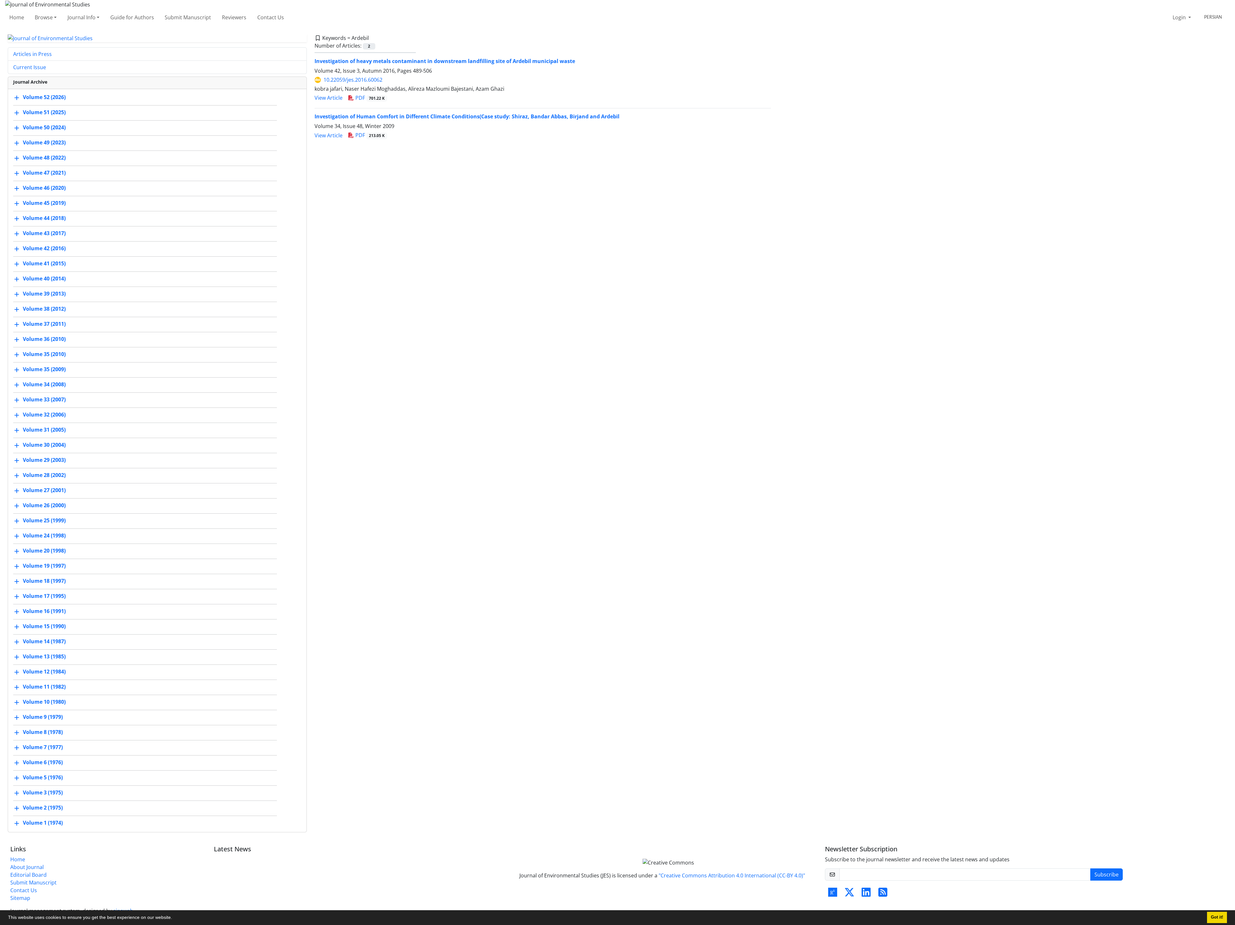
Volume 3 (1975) (43, 792)
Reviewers (234, 17)
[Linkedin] (866, 894)
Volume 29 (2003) (44, 460)
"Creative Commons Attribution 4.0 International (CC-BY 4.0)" (732, 875)
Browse (44, 17)
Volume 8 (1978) (43, 732)
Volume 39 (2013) (44, 294)
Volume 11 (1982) (44, 687)
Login (1180, 17)
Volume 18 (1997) (44, 581)
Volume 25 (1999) (44, 520)
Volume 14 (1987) (44, 641)
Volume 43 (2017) (44, 233)
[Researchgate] (832, 894)
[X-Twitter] (849, 894)
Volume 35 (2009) (44, 369)
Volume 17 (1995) (44, 596)
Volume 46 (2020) (44, 188)
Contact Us (270, 17)
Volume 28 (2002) (44, 475)
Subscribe (1106, 874)
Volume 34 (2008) (44, 384)
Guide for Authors (132, 17)
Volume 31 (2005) (44, 430)
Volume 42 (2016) (44, 248)
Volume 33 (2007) (44, 399)
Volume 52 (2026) (44, 97)
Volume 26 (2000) (44, 505)
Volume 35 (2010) (44, 354)
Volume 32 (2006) (44, 414)
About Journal (27, 867)
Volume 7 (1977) (43, 747)
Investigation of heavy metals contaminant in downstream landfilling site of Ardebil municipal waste (445, 61)
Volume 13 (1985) (44, 656)
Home (16, 17)
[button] (174, 918)
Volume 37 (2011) (44, 324)
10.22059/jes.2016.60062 (353, 79)
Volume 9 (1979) (43, 717)
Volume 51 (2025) (44, 112)
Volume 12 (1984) (44, 671)
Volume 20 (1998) (44, 550)
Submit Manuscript (188, 17)
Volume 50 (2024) (44, 127)
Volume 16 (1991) (44, 611)
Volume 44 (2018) (44, 218)
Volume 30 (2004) (44, 445)
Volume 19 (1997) (44, 566)
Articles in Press (32, 54)
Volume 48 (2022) (44, 157)
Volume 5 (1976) (43, 777)
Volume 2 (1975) (43, 807)
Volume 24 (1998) (44, 535)
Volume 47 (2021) (44, 173)
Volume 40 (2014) (44, 278)
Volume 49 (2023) (44, 142)
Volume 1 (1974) (43, 823)
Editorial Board (28, 874)
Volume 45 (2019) (44, 203)
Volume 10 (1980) (44, 702)
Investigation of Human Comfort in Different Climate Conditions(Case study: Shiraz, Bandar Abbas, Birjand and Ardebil (467, 116)
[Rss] (883, 894)
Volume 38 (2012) (44, 309)
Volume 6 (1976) (43, 762)
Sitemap (20, 898)
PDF (369, 97)
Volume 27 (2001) (44, 490)
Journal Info (82, 17)
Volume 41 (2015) (44, 263)
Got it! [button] (1217, 917)
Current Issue (29, 67)
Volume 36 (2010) (44, 339)
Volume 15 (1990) (44, 626)
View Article (329, 97)
